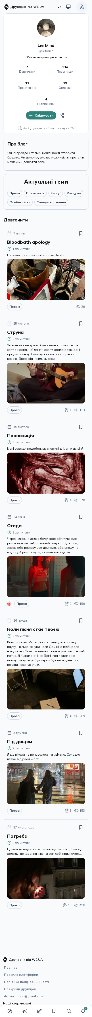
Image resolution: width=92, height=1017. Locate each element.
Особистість (20, 202)
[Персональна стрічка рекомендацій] (10, 1011)
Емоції (56, 193)
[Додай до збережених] (81, 233)
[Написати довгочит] (39, 1011)
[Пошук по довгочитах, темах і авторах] (69, 1011)
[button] (83, 1011)
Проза (15, 193)
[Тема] (68, 7)
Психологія (35, 193)
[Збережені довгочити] (54, 1011)
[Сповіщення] (83, 1011)
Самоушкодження (51, 202)
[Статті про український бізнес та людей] (25, 1011)
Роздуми (74, 193)
